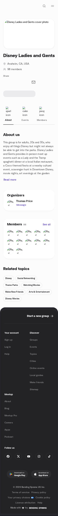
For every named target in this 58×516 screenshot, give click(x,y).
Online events (37, 368)
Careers (9, 423)
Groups (34, 340)
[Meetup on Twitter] (18, 456)
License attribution (25, 503)
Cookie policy (43, 498)
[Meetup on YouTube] (28, 456)
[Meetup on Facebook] (8, 456)
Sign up (9, 340)
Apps (7, 430)
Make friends (37, 382)
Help (7, 354)
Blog (7, 408)
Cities (33, 361)
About (8, 401)
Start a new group (38, 316)
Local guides (36, 375)
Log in (8, 347)
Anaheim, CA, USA (18, 64)
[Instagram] (39, 456)
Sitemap (34, 389)
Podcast (9, 437)
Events (33, 347)
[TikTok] (49, 456)
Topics (33, 354)
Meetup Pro (11, 416)
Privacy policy (38, 492)
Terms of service (20, 492)
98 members (14, 69)
